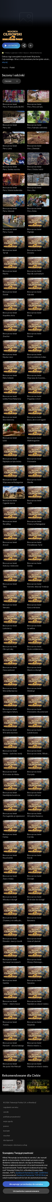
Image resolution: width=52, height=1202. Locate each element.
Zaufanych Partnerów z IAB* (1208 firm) (32, 1173)
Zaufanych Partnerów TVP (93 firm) (31, 1175)
